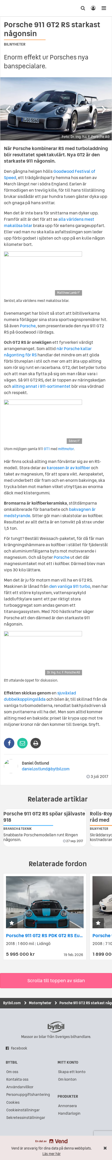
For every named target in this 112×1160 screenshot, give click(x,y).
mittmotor (66, 448)
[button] (11, 923)
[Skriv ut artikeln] (35, 743)
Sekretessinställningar (25, 1117)
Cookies (13, 1102)
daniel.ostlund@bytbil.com (46, 769)
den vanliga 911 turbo (69, 586)
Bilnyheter (15, 44)
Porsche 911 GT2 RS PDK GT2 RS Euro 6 (47, 935)
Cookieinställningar (23, 1110)
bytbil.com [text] (56, 1026)
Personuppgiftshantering (28, 1094)
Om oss (12, 1071)
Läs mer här (51, 1153)
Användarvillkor (19, 1087)
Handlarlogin (69, 1113)
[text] (13, 8)
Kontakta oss (17, 1079)
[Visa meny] (103, 8)
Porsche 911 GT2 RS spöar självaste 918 (44, 817)
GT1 (47, 448)
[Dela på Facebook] (9, 743)
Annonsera (67, 1105)
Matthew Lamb (67, 293)
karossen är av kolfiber (68, 468)
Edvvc (73, 441)
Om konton (67, 1079)
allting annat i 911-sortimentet (41, 386)
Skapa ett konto (71, 1071)
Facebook (19, 1048)
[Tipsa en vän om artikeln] (22, 743)
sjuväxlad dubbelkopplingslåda (40, 696)
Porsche (28, 326)
